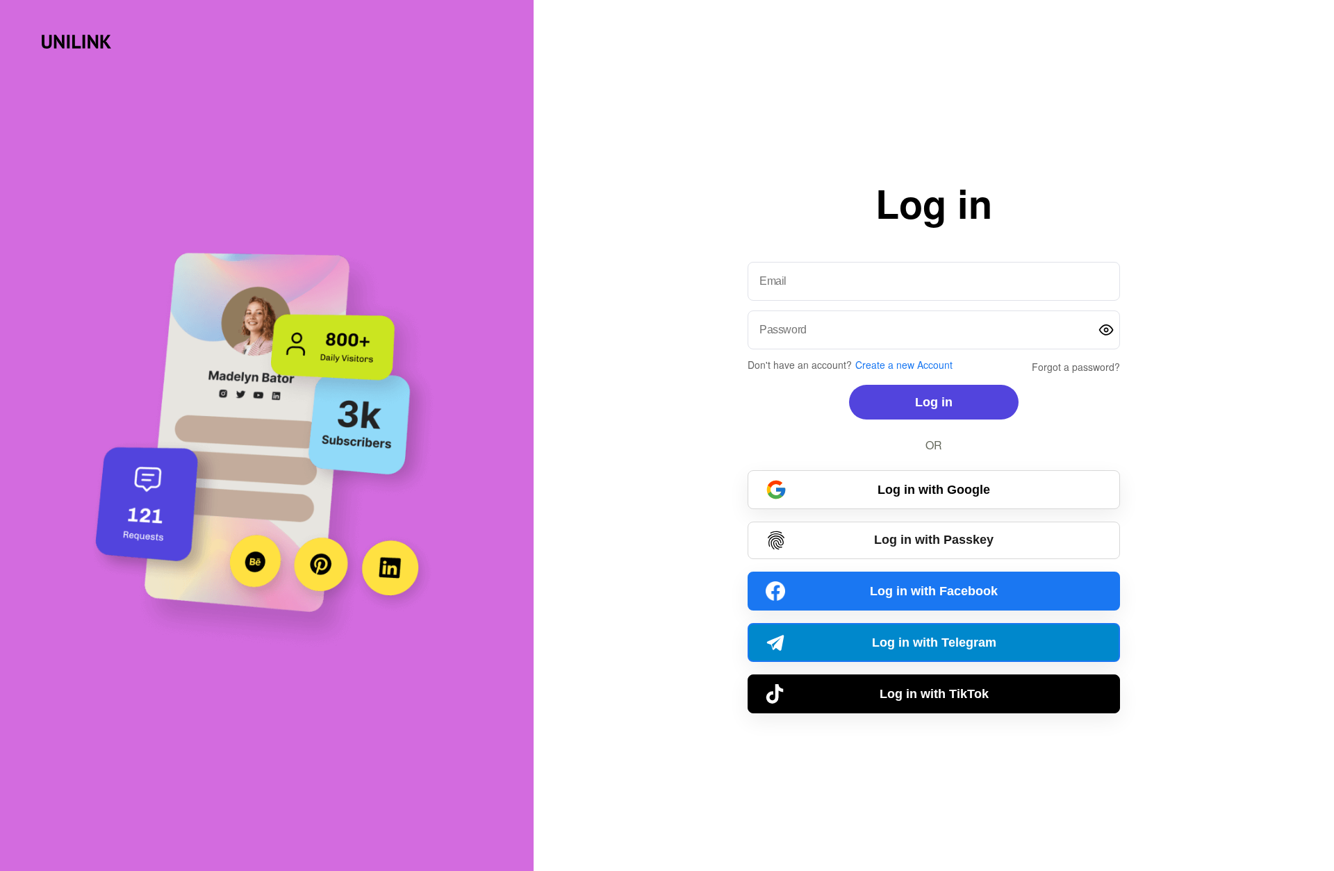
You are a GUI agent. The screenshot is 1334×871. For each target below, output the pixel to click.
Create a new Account (904, 365)
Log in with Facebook (934, 591)
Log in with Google (934, 490)
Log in (934, 402)
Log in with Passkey (934, 540)
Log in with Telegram (934, 642)
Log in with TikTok (934, 694)
